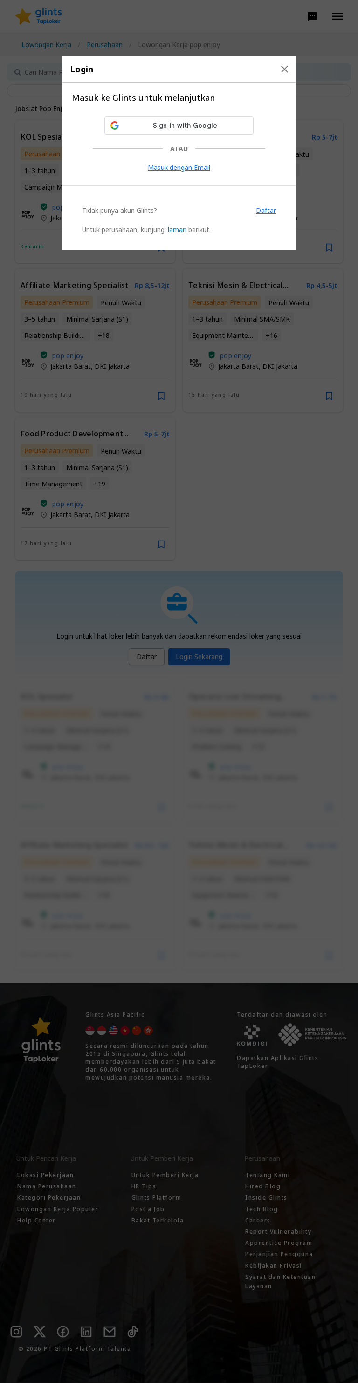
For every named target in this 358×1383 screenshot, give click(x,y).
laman (177, 229)
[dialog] (179, 153)
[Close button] (284, 69)
